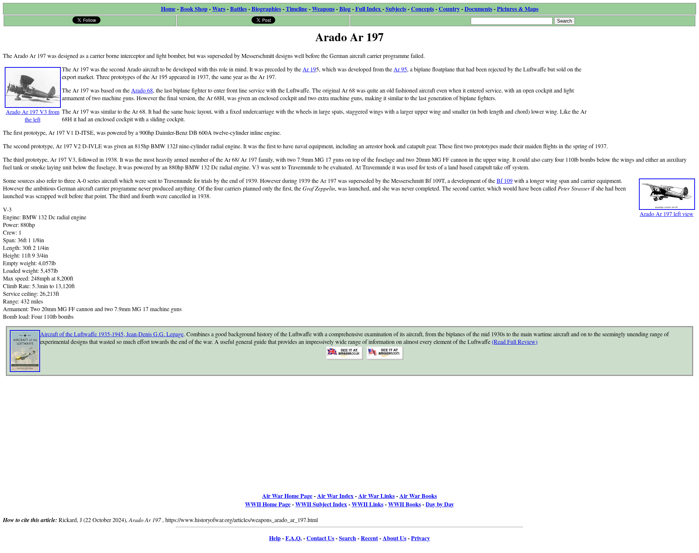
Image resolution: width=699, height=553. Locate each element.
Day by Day (440, 504)
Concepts (422, 8)
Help (275, 538)
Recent (369, 538)
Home (168, 8)
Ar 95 (400, 69)
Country (449, 8)
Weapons (323, 8)
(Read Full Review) (514, 341)
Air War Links (376, 495)
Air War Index (335, 495)
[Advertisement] (641, 91)
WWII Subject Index (321, 504)
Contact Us (320, 538)
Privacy (420, 538)
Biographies (266, 8)
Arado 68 (142, 90)
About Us (394, 538)
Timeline (296, 8)
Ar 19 (309, 69)
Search (347, 538)
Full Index (368, 8)
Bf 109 (505, 180)
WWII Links (367, 504)
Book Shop (194, 8)
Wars (218, 8)
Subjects (396, 8)
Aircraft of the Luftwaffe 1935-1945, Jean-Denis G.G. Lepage (111, 334)
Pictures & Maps (517, 8)
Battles (238, 8)
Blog (345, 8)
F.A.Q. (293, 538)
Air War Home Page (287, 495)
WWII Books (404, 504)
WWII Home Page (268, 504)
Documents (478, 8)
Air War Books (418, 495)
